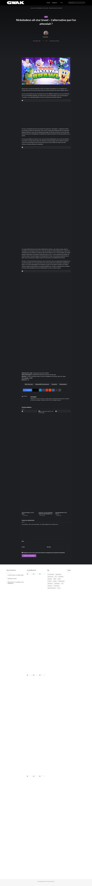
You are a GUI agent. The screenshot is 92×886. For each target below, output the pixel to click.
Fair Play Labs (29, 384)
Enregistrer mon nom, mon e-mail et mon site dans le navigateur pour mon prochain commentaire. (44, 552)
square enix (50, 585)
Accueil (48, 2)
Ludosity (54, 384)
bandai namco (58, 574)
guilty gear (50, 578)
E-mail (23, 546)
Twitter (69, 570)
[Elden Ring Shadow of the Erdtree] (62, 461)
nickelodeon (63, 384)
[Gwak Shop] (16, 2)
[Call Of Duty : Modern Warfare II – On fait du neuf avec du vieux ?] (30, 826)
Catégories (54, 2)
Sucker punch (56, 585)
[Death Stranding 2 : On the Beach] (29, 461)
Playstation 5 (57, 583)
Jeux (35, 8)
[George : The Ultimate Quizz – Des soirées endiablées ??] (42, 777)
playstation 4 (50, 583)
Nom (23, 541)
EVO (56, 576)
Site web (49, 546)
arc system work (51, 574)
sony (62, 583)
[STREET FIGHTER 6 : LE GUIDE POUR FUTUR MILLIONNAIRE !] (42, 724)
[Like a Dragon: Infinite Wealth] (42, 623)
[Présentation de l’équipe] (30, 574)
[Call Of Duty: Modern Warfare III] (30, 724)
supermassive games (52, 588)
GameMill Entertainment (42, 384)
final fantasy (61, 576)
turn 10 (59, 588)
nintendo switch (61, 581)
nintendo (54, 581)
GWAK (55, 578)
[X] (33, 402)
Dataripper (45, 37)
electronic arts (50, 576)
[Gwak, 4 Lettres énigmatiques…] (36, 574)
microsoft (49, 581)
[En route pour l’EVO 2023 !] (36, 724)
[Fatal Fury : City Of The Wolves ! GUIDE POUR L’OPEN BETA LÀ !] (46, 461)
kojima (59, 578)
